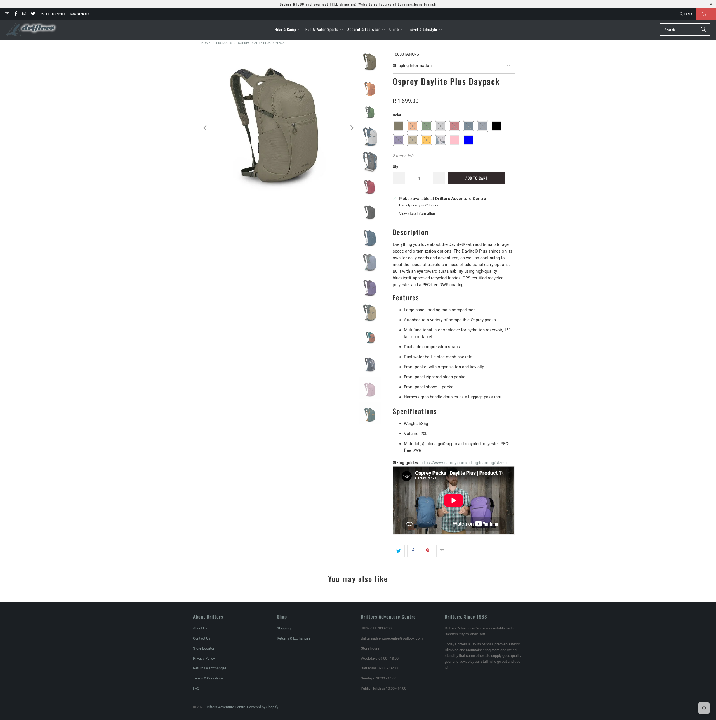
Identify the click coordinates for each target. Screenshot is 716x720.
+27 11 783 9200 (52, 13)
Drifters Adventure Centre (225, 707)
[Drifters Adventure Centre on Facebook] (15, 13)
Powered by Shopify (262, 707)
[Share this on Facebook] (413, 551)
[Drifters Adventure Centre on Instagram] (24, 13)
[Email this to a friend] (442, 551)
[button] (288, 30)
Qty (395, 167)
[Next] (351, 128)
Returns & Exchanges (210, 668)
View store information (417, 214)
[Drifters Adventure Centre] (31, 29)
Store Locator (203, 648)
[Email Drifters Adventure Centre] (6, 13)
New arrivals (79, 13)
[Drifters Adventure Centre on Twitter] (32, 13)
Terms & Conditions (208, 678)
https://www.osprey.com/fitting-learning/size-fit (464, 462)
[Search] (703, 29)
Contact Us (201, 638)
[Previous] (205, 128)
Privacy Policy (204, 658)
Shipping (284, 628)
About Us (200, 628)
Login (688, 13)
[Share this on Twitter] (399, 551)
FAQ (196, 688)
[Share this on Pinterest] (428, 551)
